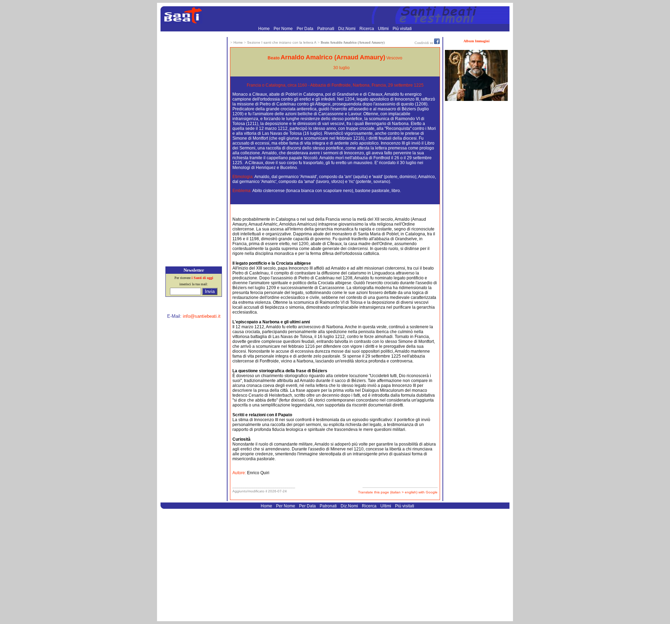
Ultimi (384, 28)
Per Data (305, 28)
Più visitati (402, 28)
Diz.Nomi (347, 28)
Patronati (326, 28)
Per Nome (284, 28)
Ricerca (367, 28)
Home (264, 28)
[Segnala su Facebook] (437, 42)
